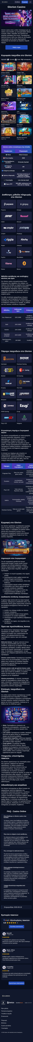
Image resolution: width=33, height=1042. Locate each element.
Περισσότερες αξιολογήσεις (16, 983)
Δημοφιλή (4, 59)
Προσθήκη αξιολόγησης (16, 926)
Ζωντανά (12, 59)
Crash (18, 59)
